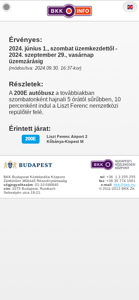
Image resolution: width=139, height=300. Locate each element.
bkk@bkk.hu (124, 185)
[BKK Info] (6, 7)
